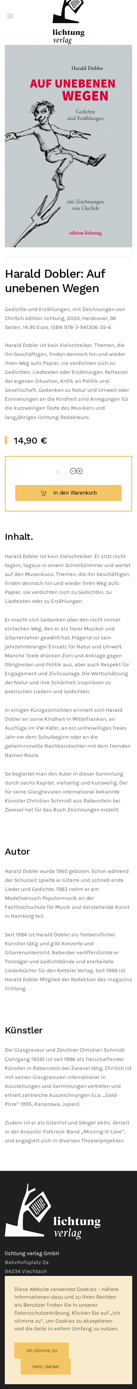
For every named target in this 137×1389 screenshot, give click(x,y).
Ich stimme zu (41, 1350)
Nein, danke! (45, 1366)
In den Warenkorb (75, 493)
